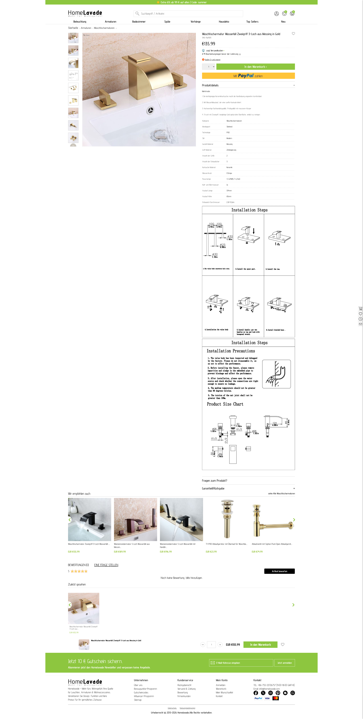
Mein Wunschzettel (224, 692)
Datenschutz (172, 708)
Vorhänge (196, 21)
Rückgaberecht (184, 685)
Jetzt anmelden (285, 662)
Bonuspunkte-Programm (145, 688)
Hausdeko (224, 21)
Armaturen (110, 21)
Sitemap (138, 699)
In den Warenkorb (260, 644)
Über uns (138, 685)
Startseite (73, 27)
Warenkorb (221, 688)
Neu (283, 21)
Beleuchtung (79, 21)
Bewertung (183, 692)
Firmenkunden (184, 696)
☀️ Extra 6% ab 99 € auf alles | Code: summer (181, 2)
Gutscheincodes (141, 692)
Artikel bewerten (279, 571)
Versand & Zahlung (187, 688)
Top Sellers (252, 21)
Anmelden (220, 685)
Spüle (167, 21)
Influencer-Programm (144, 696)
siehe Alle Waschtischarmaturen (281, 493)
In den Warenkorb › (255, 66)
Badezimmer (139, 21)
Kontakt (219, 696)
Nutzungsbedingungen (187, 708)
